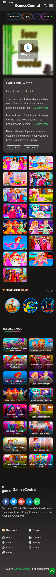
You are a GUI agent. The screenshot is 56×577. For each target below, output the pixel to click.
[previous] (48, 290)
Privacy (36, 542)
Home (9, 537)
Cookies (37, 537)
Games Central (22, 569)
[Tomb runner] (12, 305)
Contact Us (12, 547)
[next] (52, 290)
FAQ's (9, 552)
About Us (11, 542)
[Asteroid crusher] (48, 305)
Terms (36, 547)
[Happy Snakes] (30, 305)
